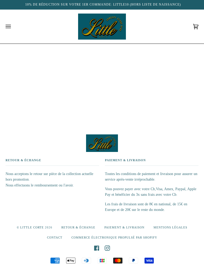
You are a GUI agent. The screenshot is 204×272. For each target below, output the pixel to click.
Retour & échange (78, 227)
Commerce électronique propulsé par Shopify (114, 237)
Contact (54, 237)
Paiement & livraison (124, 227)
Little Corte (32, 227)
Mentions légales (170, 227)
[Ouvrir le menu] (14, 27)
